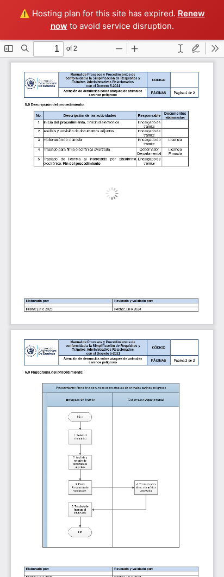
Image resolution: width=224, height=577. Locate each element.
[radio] (180, 48)
